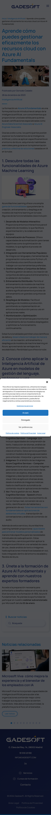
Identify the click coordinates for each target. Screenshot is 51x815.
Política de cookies (12, 433)
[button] (47, 381)
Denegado (25, 420)
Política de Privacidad (28, 433)
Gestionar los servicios (25, 406)
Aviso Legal (41, 433)
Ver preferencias (26, 427)
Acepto (25, 413)
